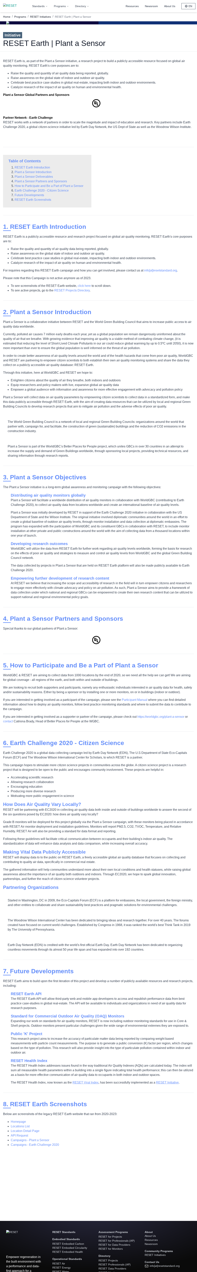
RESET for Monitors (110, 1248)
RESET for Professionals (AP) (116, 1240)
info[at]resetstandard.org (160, 270)
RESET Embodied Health (67, 1251)
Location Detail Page (25, 1131)
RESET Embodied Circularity (69, 1247)
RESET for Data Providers (114, 1244)
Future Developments (29, 195)
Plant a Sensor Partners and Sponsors (41, 181)
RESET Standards (63, 1232)
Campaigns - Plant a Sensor (30, 1140)
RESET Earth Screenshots (33, 199)
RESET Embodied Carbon (68, 1243)
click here (84, 285)
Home (6, 16)
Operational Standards (67, 1258)
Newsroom (151, 6)
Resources (132, 6)
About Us (169, 6)
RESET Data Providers (112, 1268)
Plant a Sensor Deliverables (34, 176)
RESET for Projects (110, 1236)
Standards (38, 6)
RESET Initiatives (40, 16)
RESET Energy (61, 1267)
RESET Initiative (167, 1082)
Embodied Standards (66, 1239)
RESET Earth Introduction (32, 167)
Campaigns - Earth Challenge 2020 (35, 1144)
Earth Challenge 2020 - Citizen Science (42, 190)
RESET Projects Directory (72, 290)
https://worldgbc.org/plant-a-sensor (160, 716)
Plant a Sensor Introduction (33, 172)
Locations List (20, 1126)
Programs (60, 6)
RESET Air (58, 1263)
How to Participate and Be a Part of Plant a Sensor (49, 186)
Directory (80, 6)
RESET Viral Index (85, 1082)
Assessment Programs (113, 1232)
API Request (19, 1135)
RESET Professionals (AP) (114, 1264)
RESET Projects (108, 1260)
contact (8, 721)
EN (190, 6)
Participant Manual (134, 699)
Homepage (18, 1121)
